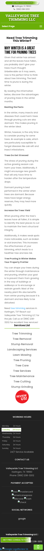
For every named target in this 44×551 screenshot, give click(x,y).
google (22, 518)
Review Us (23, 549)
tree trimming (18, 308)
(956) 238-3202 (23, 9)
